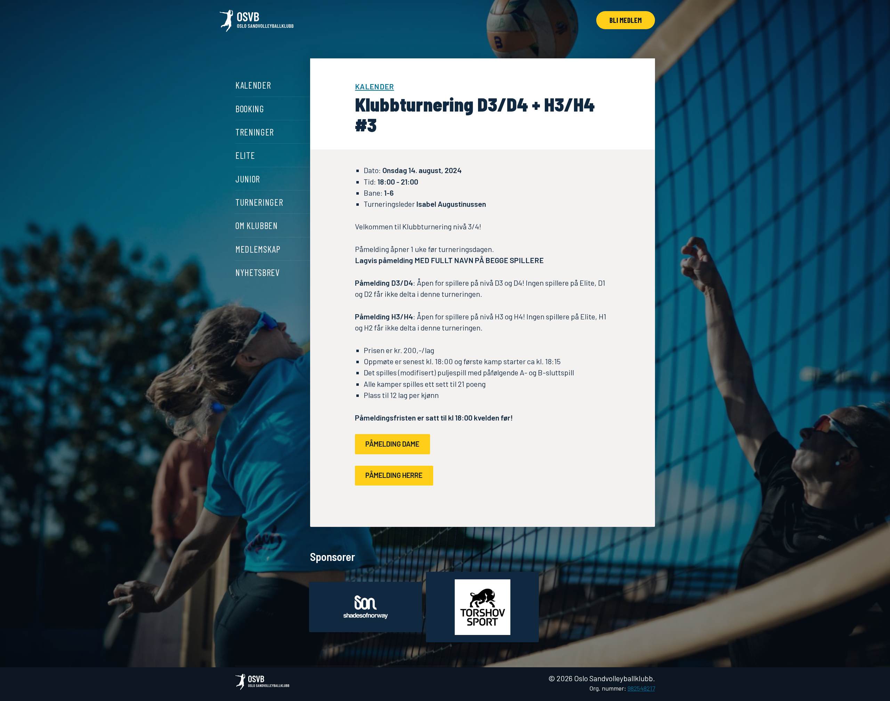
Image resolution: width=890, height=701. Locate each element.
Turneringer (259, 201)
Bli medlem (625, 19)
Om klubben (256, 225)
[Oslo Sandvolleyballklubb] (256, 22)
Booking (249, 108)
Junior (247, 178)
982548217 (641, 688)
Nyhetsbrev (257, 272)
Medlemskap (258, 248)
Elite (245, 155)
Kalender (253, 84)
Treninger (254, 131)
